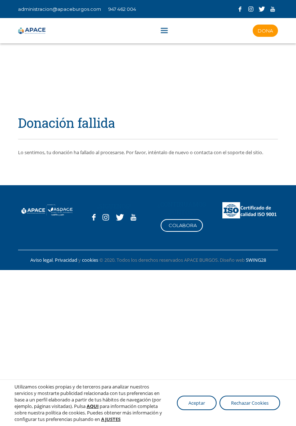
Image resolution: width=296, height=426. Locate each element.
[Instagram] (250, 9)
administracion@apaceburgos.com (59, 9)
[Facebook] (240, 9)
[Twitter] (261, 9)
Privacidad (66, 260)
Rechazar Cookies (250, 403)
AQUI (93, 406)
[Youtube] (272, 9)
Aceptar (196, 403)
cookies (90, 260)
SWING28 (256, 260)
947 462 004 (122, 9)
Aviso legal (41, 260)
